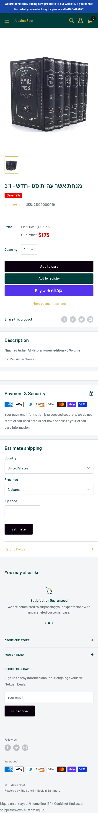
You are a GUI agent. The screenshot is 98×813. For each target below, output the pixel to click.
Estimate (18, 529)
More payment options (49, 303)
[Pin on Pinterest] (73, 319)
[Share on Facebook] (64, 319)
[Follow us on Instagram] (25, 747)
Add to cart (49, 266)
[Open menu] (7, 21)
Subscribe (19, 711)
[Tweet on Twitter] (81, 319)
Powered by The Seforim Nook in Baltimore (32, 790)
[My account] (80, 20)
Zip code (11, 501)
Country (10, 458)
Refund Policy (15, 549)
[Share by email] (90, 319)
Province (11, 479)
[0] (90, 20)
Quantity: (11, 249)
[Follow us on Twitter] (16, 747)
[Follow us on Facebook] (8, 747)
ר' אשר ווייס (12, 204)
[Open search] (71, 20)
